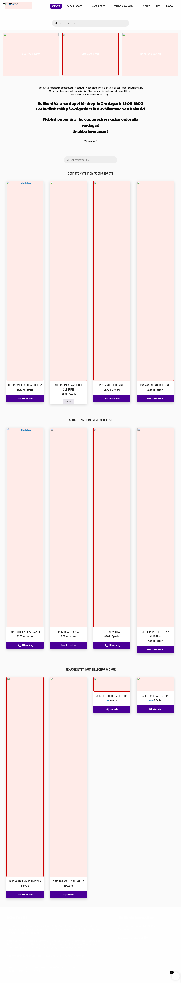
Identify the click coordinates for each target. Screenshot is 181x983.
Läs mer (68, 401)
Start (11, 967)
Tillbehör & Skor (57, 967)
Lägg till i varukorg (25, 398)
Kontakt (36, 970)
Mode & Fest (40, 967)
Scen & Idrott (24, 967)
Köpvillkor (23, 970)
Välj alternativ (68, 894)
